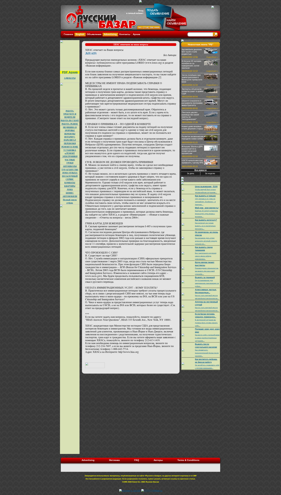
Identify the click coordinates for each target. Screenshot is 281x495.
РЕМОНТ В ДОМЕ (69, 146)
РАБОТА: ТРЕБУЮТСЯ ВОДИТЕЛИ (69, 114)
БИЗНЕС (70, 193)
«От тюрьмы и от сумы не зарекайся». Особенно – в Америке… (205, 201)
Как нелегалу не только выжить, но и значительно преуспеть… (205, 226)
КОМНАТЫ (69, 182)
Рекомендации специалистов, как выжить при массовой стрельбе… (207, 271)
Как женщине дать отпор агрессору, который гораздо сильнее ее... (206, 241)
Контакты (124, 34)
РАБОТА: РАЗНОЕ (70, 124)
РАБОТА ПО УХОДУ (70, 120)
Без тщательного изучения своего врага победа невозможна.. (205, 256)
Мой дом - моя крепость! (207, 208)
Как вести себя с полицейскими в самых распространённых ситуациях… (207, 338)
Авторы (158, 460)
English (80, 34)
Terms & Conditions (188, 460)
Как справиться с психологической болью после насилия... (207, 353)
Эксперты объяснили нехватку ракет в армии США (192, 91)
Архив (136, 34)
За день (190, 173)
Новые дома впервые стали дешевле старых (192, 127)
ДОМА (70, 189)
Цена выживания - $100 (206, 187)
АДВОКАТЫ (70, 78)
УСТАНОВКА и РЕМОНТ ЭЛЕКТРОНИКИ (69, 153)
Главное (68, 34)
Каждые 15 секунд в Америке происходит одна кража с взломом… (206, 213)
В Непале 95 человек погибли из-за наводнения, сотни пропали (191, 64)
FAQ (136, 460)
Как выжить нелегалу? (206, 220)
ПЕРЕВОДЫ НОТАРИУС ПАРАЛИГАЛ (70, 136)
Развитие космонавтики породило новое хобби (193, 137)
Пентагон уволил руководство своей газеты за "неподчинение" (190, 115)
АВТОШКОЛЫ (70, 166)
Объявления (94, 34)
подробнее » (212, 57)
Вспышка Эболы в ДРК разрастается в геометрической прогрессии (192, 150)
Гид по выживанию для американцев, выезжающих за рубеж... (207, 283)
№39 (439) (91, 53)
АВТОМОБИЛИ (70, 196)
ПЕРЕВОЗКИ (70, 143)
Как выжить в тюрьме (205, 196)
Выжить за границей (205, 277)
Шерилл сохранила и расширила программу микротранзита (192, 103)
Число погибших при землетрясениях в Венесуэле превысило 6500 (192, 78)
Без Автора (169, 55)
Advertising (110, 34)
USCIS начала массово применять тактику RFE (192, 161)
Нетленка (114, 460)
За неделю (210, 173)
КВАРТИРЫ (69, 186)
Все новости (200, 170)
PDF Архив (70, 72)
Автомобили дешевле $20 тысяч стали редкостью (192, 51)
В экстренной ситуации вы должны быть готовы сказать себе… (206, 323)
